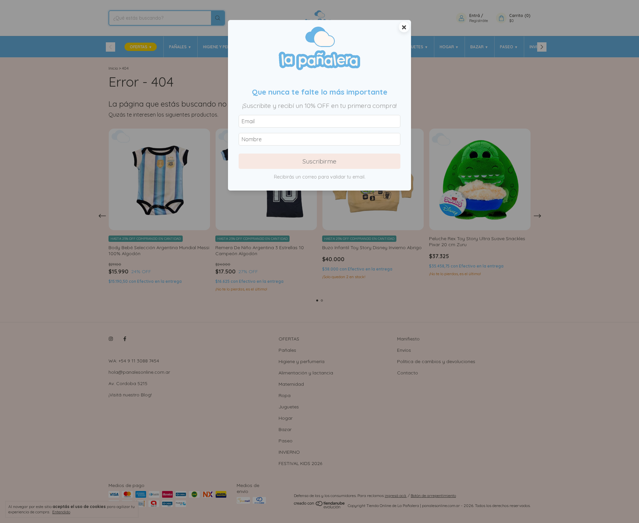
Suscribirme (319, 161)
